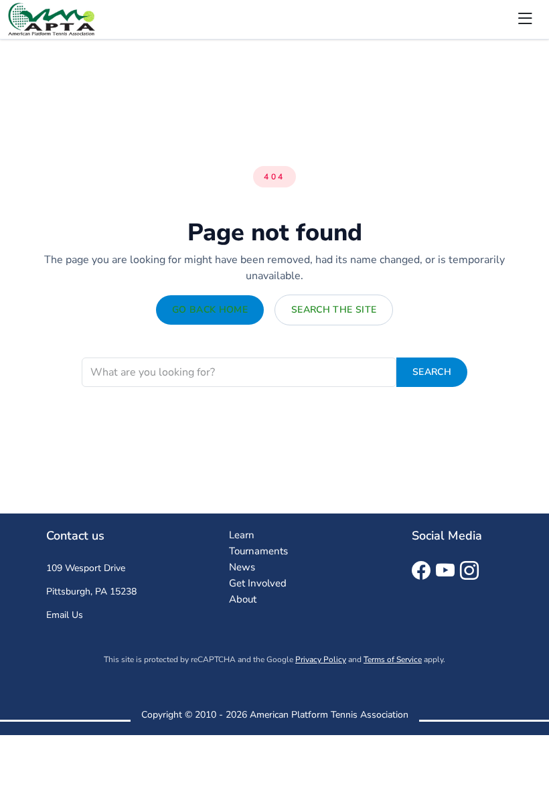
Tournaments (258, 551)
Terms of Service (393, 659)
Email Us (64, 615)
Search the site (333, 309)
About (242, 599)
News (242, 567)
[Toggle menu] (525, 19)
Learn (241, 535)
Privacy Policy (320, 659)
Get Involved (258, 583)
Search (431, 372)
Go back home (210, 309)
